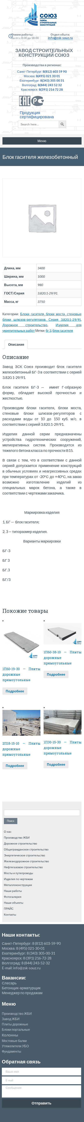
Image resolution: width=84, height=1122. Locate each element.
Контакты (10, 914)
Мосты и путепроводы (18, 873)
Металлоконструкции (18, 885)
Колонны (10, 1035)
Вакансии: (14, 977)
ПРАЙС (8, 908)
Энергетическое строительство (24, 855)
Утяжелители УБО (15, 1046)
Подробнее (15, 691)
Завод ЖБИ (11, 1019)
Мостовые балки (14, 1040)
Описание (16, 344)
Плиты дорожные (15, 1024)
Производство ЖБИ (17, 837)
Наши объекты (13, 902)
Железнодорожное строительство (26, 861)
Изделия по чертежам (18, 879)
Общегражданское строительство (26, 849)
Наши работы (13, 890)
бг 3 (48, 330)
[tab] (16, 344)
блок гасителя (62, 330)
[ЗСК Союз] (41, 16)
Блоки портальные (16, 1029)
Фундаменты (11, 1051)
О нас (7, 831)
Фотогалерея (12, 896)
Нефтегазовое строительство (23, 867)
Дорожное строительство (24, 325)
